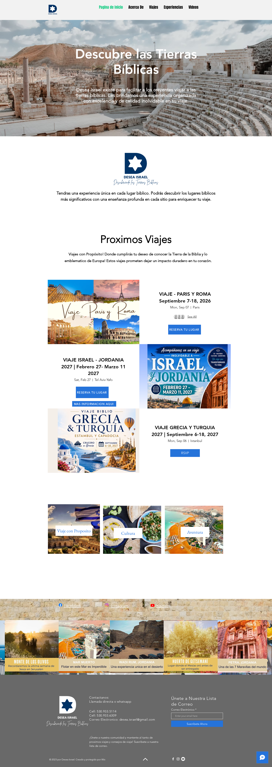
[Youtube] (152, 605)
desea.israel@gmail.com (137, 719)
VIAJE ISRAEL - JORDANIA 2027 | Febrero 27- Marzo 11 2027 (93, 366)
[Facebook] (173, 759)
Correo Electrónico (182, 709)
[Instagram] (178, 759)
